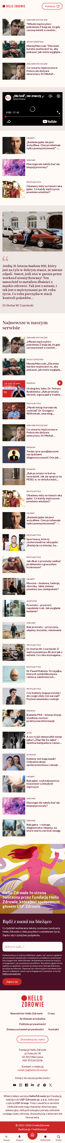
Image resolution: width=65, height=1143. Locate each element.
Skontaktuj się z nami (32, 1039)
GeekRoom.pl (39, 1129)
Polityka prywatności (32, 1023)
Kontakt (53, 1029)
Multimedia (45, 1140)
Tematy (6, 1140)
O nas (51, 1013)
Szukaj (58, 1140)
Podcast (19, 1140)
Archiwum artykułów (33, 1018)
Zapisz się (12, 981)
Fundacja (50, 6)
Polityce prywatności (11, 974)
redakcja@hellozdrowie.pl (33, 1069)
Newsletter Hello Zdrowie (26, 1013)
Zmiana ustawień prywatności (25, 1029)
